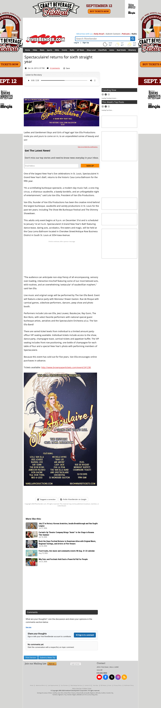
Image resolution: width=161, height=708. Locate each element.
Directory (132, 50)
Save (68, 68)
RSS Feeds (103, 685)
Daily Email (99, 34)
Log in (76, 42)
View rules (28, 627)
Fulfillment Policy (129, 685)
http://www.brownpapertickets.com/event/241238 (66, 367)
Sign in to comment (86, 635)
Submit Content (113, 34)
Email (77, 664)
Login (73, 664)
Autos (111, 50)
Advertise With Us (41, 685)
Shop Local (91, 50)
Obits (57, 50)
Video (35, 50)
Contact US (88, 685)
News (42, 50)
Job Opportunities (53, 685)
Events (64, 50)
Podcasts (126, 34)
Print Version (31, 657)
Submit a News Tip (47, 657)
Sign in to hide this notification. (88, 147)
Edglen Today (87, 688)
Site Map (95, 685)
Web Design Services (76, 685)
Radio (134, 34)
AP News (80, 50)
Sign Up (86, 42)
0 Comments (55, 68)
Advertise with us (84, 34)
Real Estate (121, 50)
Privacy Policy (118, 685)
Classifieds (102, 50)
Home (27, 50)
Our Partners (64, 685)
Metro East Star (77, 688)
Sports (49, 50)
